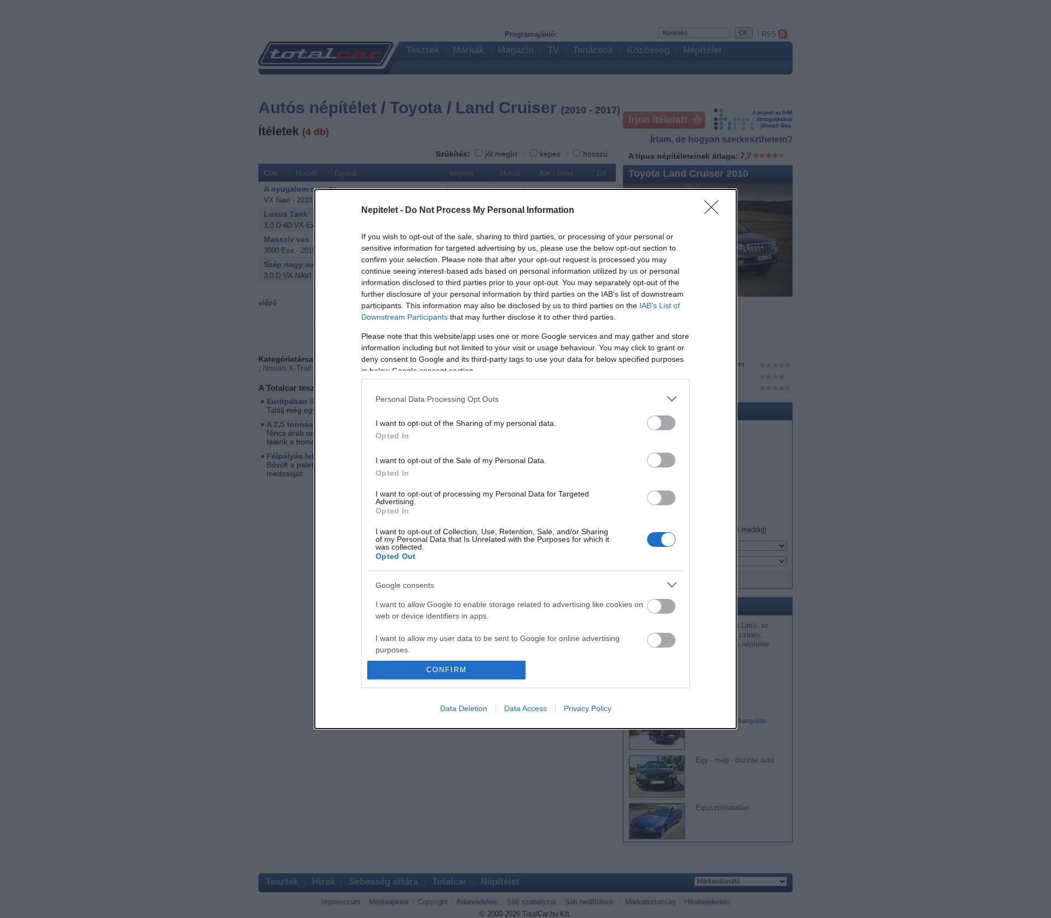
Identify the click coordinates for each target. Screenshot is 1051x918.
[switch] (661, 422)
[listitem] (525, 399)
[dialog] (525, 458)
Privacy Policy (587, 708)
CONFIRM (446, 670)
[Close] (714, 210)
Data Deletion (463, 708)
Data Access (525, 708)
